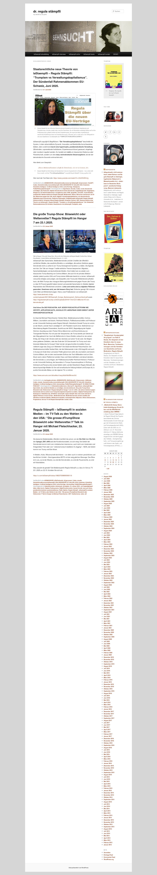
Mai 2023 (106, 564)
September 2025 (109, 501)
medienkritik (37, 194)
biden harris (40, 488)
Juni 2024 (107, 535)
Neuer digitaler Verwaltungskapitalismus (65, 196)
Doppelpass (90, 191)
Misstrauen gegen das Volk (44, 196)
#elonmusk (58, 486)
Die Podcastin (45, 191)
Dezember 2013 (109, 820)
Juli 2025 (107, 506)
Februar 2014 (108, 815)
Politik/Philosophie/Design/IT (41, 189)
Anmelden (107, 852)
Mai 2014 (106, 809)
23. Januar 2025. (75, 486)
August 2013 (108, 829)
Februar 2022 (108, 598)
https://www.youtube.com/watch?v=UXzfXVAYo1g (70, 178)
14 (116, 460)
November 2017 (109, 714)
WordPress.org (109, 859)
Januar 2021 (108, 628)
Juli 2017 (107, 723)
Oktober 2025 (108, 499)
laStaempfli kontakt (104, 54)
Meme (74, 194)
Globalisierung (45, 394)
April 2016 (107, 757)
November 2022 (109, 578)
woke (80, 204)
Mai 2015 (106, 781)
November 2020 (109, 632)
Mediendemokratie (59, 396)
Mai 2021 (106, 619)
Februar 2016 (108, 761)
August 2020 (108, 639)
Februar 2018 (108, 707)
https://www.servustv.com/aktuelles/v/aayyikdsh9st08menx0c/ (55, 375)
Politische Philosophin (58, 198)
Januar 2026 (108, 492)
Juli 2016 (107, 750)
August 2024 (108, 531)
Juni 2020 (107, 644)
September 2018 (109, 691)
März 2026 (107, 488)
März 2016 (107, 759)
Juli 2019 (107, 668)
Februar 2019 (108, 680)
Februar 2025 (108, 517)
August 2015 (108, 775)
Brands (73, 189)
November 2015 (109, 768)
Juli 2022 (107, 587)
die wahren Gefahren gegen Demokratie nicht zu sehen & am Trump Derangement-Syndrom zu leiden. (64, 391)
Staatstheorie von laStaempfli (62, 204)
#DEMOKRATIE (49, 183)
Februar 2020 (108, 653)
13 (113, 460)
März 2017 (107, 732)
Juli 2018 (107, 696)
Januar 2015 (108, 790)
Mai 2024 (106, 537)
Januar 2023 (108, 573)
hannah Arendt (77, 488)
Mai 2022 (106, 592)
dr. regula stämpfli (47, 11)
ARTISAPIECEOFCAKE (112, 332)
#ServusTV (70, 386)
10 (105, 460)
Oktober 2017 (108, 716)
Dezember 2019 (109, 657)
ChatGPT (90, 183)
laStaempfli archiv (74, 54)
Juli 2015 (107, 777)
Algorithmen (66, 189)
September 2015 (109, 772)
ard (82, 486)
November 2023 (109, 551)
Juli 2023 (107, 560)
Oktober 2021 (108, 607)
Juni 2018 (107, 698)
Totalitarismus (76, 494)
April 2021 (107, 621)
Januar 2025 (108, 519)
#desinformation (50, 486)
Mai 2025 (106, 510)
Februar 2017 (108, 734)
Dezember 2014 (109, 793)
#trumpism (66, 486)
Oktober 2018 (108, 689)
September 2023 (109, 555)
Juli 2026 (107, 479)
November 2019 (109, 659)
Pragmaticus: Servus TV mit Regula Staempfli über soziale (51, 399)
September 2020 (109, 637)
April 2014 (107, 811)
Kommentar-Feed (109, 857)
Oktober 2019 (108, 662)
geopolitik (74, 193)
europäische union (61, 193)
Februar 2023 (108, 571)
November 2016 (109, 741)
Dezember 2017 (109, 711)
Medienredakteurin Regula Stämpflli (52, 194)
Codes (35, 185)
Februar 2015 (108, 788)
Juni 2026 (107, 481)
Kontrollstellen (88, 193)
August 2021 (108, 612)
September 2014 (109, 799)
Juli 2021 (107, 614)
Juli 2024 (107, 533)
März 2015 (107, 786)
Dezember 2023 (109, 549)
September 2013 (109, 827)
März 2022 (107, 596)
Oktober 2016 (108, 743)
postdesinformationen (40, 490)
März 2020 (107, 650)
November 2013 (109, 822)
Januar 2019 (108, 682)
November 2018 (109, 686)
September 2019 (109, 664)
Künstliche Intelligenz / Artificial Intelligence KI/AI (48, 187)
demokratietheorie (69, 388)
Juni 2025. (80, 193)
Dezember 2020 (109, 630)
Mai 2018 (106, 700)
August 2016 (108, 748)
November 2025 (109, 497)
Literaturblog (60, 384)
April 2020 (107, 648)
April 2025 (107, 513)
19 (110, 462)
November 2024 (109, 524)
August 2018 (108, 693)
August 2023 (108, 558)
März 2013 (107, 840)
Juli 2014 (107, 804)
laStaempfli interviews (59, 54)
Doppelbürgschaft (80, 191)
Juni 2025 (107, 508)
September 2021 (109, 610)
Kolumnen (86, 185)
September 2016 (109, 745)
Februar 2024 (108, 544)
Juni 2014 (107, 806)
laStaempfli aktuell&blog (41, 54)
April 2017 (107, 729)
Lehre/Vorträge (67, 187)
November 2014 (109, 795)
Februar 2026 (108, 490)
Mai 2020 (106, 646)
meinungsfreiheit (70, 397)
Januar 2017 (108, 736)
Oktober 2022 (108, 580)
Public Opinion (63, 490)
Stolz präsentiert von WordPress (78, 868)
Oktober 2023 (108, 553)
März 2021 (107, 623)
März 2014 (107, 813)
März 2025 (107, 515)
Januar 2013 (108, 845)
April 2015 (107, 784)
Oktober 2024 (108, 526)
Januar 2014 (108, 817)
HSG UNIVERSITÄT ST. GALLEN (69, 185)
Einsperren (36, 193)
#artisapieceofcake (50, 380)
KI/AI (81, 185)
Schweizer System (70, 200)
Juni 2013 (107, 833)
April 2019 (107, 675)
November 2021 (109, 605)
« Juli (107, 468)
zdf (86, 494)
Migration (79, 397)
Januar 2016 (108, 763)
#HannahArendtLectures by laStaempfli (66, 183)
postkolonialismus (52, 490)
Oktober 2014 (108, 797)
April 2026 (107, 485)
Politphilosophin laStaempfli (74, 198)
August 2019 (108, 666)
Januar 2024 (108, 546)
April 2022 (107, 594)
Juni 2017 (107, 725)
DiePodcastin (110, 169)
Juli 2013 (107, 831)
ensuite (40, 382)
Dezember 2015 (109, 766)
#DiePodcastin (71, 380)
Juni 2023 (107, 562)
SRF (78, 200)
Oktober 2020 (108, 634)
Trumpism (75, 204)
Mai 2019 (106, 673)
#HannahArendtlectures (59, 386)
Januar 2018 (108, 709)
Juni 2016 (107, 752)
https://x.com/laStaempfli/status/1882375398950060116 (52, 475)
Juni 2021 (107, 616)
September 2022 (109, 582)
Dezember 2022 (109, 576)
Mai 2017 (106, 727)
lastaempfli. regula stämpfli (66, 394)
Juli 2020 (107, 641)
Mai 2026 (106, 483)
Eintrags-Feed (108, 855)
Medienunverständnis (58, 397)
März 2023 (107, 569)
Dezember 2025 (109, 494)
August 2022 (108, 585)
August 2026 (108, 476)
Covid (82, 189)
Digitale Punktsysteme (85, 392)
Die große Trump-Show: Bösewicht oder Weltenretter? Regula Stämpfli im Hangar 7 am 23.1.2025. (60, 218)
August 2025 (108, 503)
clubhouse (88, 380)
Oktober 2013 (108, 824)
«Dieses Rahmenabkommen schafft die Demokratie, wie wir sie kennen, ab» (63, 168)
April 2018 (107, 702)
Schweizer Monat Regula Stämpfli (54, 200)
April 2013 (107, 838)
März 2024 (107, 542)
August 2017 (108, 720)
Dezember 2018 (109, 684)
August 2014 (108, 802)
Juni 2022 (107, 589)
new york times (87, 488)
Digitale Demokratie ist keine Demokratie (62, 191)
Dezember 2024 (109, 522)
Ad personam (83, 183)
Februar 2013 (108, 842)
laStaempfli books (89, 54)
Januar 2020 (108, 655)
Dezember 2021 (109, 603)
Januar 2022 (108, 601)
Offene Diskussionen (88, 397)
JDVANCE (54, 394)
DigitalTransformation (66, 488)
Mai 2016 (106, 754)
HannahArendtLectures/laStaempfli (48, 185)
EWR (68, 193)
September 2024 (109, 528)
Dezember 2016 (109, 738)
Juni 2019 (107, 671)
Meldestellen (67, 194)
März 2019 (107, 677)
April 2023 (107, 567)
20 (113, 462)
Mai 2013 (106, 836)
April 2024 (107, 540)
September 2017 (109, 718)
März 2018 (107, 705)
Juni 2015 (107, 779)
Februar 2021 (108, 625)
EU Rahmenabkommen (48, 193)
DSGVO (115, 54)
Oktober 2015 (108, 770)
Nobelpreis (76, 187)
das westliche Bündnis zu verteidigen (52, 388)
